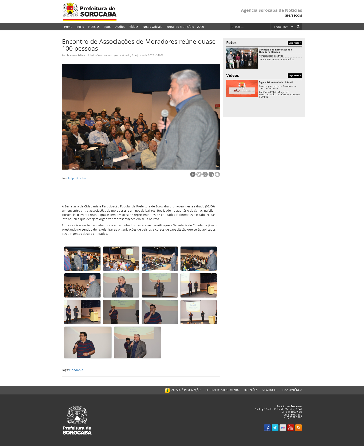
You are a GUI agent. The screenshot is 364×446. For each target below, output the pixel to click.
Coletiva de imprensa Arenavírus (276, 59)
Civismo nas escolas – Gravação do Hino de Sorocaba (278, 87)
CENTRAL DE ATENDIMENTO (222, 390)
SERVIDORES (269, 390)
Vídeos (134, 27)
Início (80, 27)
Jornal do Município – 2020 (185, 27)
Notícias (94, 27)
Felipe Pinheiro (77, 178)
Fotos (107, 27)
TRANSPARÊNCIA (292, 390)
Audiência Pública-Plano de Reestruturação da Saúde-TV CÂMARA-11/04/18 (280, 94)
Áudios (120, 27)
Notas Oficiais (152, 27)
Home (68, 27)
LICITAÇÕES (251, 390)
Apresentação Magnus (271, 55)
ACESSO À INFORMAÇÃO (186, 390)
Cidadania (76, 370)
